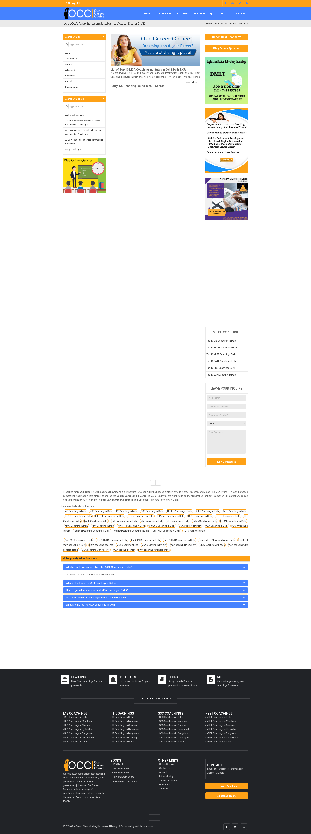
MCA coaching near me (101, 545)
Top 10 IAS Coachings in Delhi (221, 340)
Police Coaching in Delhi (205, 521)
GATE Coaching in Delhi (234, 511)
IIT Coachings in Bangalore (125, 733)
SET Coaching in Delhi (194, 530)
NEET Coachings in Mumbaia (221, 721)
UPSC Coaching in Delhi (200, 516)
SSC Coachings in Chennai (172, 725)
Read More (191, 82)
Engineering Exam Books (124, 781)
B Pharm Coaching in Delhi (171, 516)
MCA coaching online (127, 545)
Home (147, 13)
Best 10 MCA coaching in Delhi (179, 540)
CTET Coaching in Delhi (228, 516)
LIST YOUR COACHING (155, 698)
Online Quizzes (167, 764)
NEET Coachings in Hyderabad (222, 729)
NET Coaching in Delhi (178, 521)
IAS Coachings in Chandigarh (79, 737)
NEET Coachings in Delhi (219, 717)
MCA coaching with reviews (96, 550)
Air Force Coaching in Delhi (131, 526)
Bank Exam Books (121, 772)
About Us (164, 772)
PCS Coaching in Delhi (101, 511)
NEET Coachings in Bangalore (222, 733)
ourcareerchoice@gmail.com (228, 769)
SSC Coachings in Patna (171, 741)
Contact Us (164, 768)
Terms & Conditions (169, 780)
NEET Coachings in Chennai (221, 725)
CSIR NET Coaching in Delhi (166, 530)
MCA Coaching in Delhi (190, 526)
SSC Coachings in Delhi (171, 717)
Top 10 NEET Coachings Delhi (221, 354)
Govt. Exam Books (121, 768)
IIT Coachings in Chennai (124, 725)
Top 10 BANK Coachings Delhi (221, 374)
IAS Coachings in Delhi (75, 717)
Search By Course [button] (74, 99)
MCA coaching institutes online (154, 550)
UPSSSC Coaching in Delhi (161, 526)
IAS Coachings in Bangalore (78, 733)
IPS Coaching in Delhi (126, 511)
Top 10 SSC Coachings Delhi (220, 368)
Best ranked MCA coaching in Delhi (217, 540)
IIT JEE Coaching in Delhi (179, 511)
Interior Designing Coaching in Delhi (131, 530)
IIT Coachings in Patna (123, 741)
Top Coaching (163, 13)
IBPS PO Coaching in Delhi (78, 516)
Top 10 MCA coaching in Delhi (112, 540)
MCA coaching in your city (183, 545)
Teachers (199, 13)
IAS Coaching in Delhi (75, 511)
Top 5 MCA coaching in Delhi (145, 540)
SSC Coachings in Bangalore (173, 733)
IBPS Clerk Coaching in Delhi (109, 516)
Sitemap (163, 788)
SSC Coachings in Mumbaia (173, 721)
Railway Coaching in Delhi (124, 521)
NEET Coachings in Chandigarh (222, 737)
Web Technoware (144, 826)
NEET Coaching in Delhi (207, 511)
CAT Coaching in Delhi (152, 521)
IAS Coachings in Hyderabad (78, 729)
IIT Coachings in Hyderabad (125, 729)
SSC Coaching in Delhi (152, 511)
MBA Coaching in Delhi (216, 526)
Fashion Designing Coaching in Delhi (92, 530)
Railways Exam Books (123, 776)
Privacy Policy (166, 776)
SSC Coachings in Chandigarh (174, 737)
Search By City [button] (72, 37)
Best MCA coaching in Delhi (79, 540)
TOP (154, 817)
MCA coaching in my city (154, 545)
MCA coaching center (124, 550)
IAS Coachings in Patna (76, 741)
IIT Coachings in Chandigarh (126, 737)
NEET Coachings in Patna (219, 741)
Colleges (183, 13)
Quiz (213, 13)
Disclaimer (164, 784)
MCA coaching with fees (212, 545)
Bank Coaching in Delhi (96, 521)
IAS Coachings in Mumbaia (78, 721)
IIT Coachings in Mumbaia (125, 721)
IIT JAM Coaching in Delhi (233, 521)
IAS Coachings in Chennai (77, 725)
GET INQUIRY (73, 3)
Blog (224, 13)
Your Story (238, 13)
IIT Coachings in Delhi (122, 717)
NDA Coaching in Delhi (103, 526)
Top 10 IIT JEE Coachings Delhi (221, 347)
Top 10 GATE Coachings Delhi (221, 361)
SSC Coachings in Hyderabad (174, 729)
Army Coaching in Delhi (76, 526)
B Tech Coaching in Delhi (141, 516)
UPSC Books (118, 764)
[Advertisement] (226, 273)
